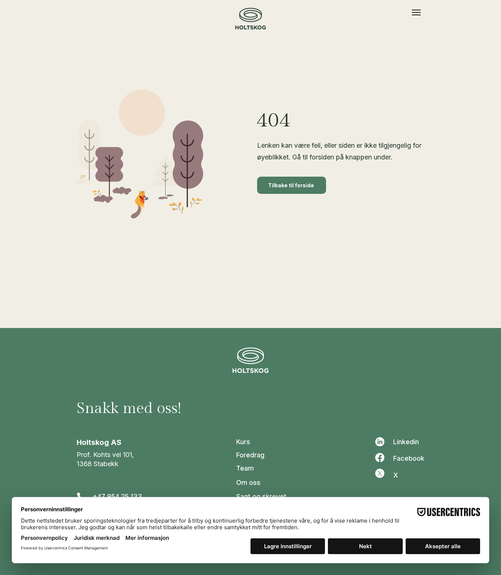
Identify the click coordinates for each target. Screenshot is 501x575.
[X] (379, 473)
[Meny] (416, 12)
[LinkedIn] (379, 441)
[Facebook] (379, 457)
